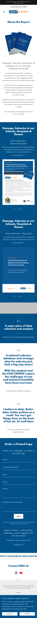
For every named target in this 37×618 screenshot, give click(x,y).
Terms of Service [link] (19, 523)
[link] (18, 11)
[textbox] (18, 459)
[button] (4, 11)
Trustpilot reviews (24, 588)
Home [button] (18, 592)
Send (18, 516)
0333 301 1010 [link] (20, 7)
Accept (27, 614)
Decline (9, 614)
